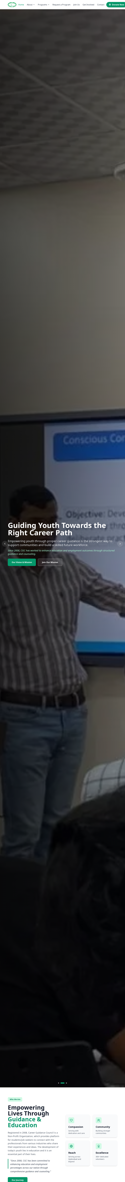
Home (21, 4)
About (29, 4)
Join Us (76, 4)
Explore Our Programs (22, 562)
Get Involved (88, 4)
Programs (42, 4)
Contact (100, 4)
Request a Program (61, 4)
